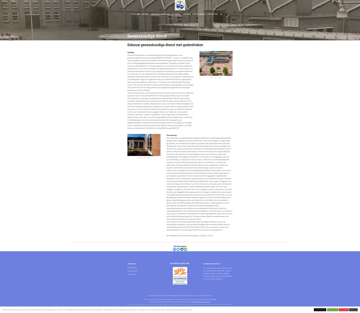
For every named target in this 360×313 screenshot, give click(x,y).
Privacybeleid (132, 271)
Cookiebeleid (132, 267)
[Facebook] (174, 249)
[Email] (185, 249)
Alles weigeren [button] (344, 309)
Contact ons (212, 14)
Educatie (187, 14)
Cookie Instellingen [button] (320, 309)
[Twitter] (178, 249)
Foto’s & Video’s (198, 14)
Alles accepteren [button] (332, 309)
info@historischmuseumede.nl (201, 302)
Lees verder (353, 309)
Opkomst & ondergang (160, 14)
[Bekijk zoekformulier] (221, 14)
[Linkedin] (181, 249)
